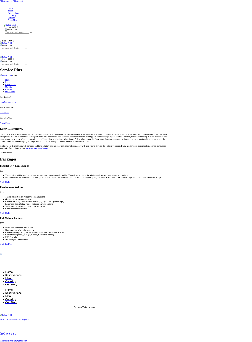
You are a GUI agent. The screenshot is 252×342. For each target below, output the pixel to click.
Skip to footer (18, 1)
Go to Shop (5, 123)
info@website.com (8, 102)
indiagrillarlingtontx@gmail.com (13, 341)
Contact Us (4, 113)
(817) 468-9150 (8, 333)
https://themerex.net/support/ (37, 148)
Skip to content (6, 1)
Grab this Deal (6, 182)
